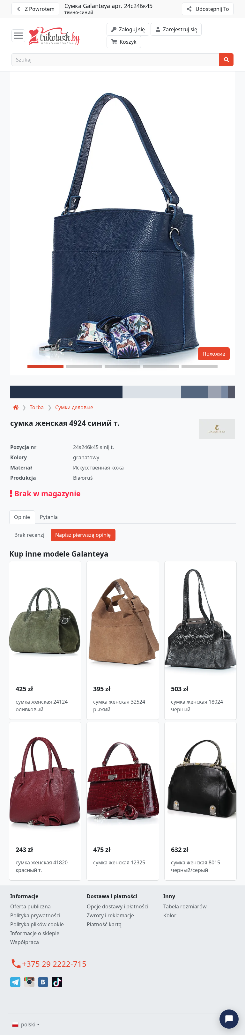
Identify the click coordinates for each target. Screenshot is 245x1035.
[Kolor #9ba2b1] (214, 392)
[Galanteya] (217, 429)
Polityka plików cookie (37, 924)
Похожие (214, 353)
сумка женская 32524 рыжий (119, 705)
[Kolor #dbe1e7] (151, 392)
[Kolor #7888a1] (224, 392)
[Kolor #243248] (66, 392)
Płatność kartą (104, 924)
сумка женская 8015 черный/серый (195, 866)
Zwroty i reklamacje (110, 915)
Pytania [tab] (49, 517)
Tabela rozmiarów (185, 906)
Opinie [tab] (22, 517)
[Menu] (18, 35)
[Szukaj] (226, 59)
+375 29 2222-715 (54, 963)
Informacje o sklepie (34, 933)
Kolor (169, 915)
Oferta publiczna (30, 906)
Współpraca (24, 942)
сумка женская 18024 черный (197, 705)
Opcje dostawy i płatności (117, 906)
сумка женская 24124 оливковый (42, 705)
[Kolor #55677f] (194, 392)
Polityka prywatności (35, 915)
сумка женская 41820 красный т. (42, 866)
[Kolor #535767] (231, 392)
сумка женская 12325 (119, 862)
